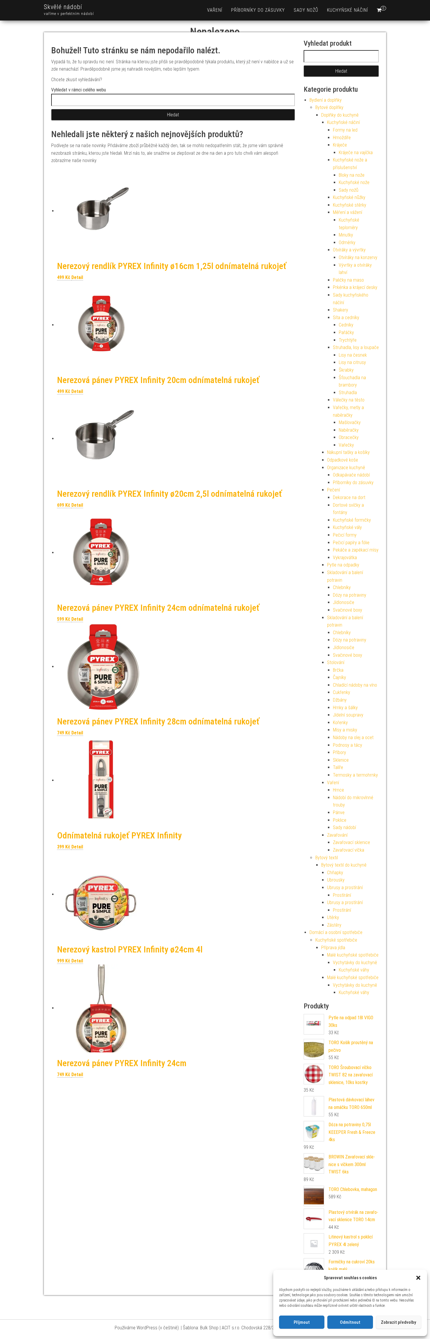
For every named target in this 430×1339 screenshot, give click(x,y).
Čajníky (339, 677)
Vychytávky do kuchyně (355, 962)
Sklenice (341, 760)
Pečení (333, 490)
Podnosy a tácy (347, 745)
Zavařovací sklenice (351, 842)
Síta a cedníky (346, 317)
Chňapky (335, 872)
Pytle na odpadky (343, 565)
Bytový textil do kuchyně (344, 865)
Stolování (335, 662)
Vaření (214, 10)
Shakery (340, 310)
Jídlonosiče (343, 602)
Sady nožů (306, 10)
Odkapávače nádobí (351, 475)
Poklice (339, 820)
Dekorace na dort (349, 497)
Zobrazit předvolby (398, 1322)
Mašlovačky (350, 422)
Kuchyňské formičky (352, 520)
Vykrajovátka (345, 557)
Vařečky (346, 445)
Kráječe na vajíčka (356, 152)
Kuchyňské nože (354, 182)
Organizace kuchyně (346, 467)
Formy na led (345, 130)
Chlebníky (342, 587)
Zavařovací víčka (348, 850)
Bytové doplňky (329, 107)
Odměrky (347, 242)
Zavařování (337, 835)
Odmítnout (350, 1322)
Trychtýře (348, 340)
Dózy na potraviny (349, 595)
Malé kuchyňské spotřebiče (353, 955)
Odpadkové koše (342, 460)
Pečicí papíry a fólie (351, 542)
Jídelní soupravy (348, 715)
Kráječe (340, 145)
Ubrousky (336, 880)
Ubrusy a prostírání (345, 887)
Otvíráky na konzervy (358, 257)
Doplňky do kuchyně (340, 115)
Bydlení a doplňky (325, 100)
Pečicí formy (345, 535)
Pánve (339, 812)
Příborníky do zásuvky (258, 10)
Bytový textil (326, 857)
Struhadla (348, 392)
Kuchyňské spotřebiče (336, 940)
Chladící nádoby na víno (355, 685)
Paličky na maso (348, 280)
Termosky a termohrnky (355, 775)
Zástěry (334, 925)
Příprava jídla (333, 947)
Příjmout (302, 1322)
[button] (418, 1278)
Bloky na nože (351, 175)
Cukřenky (341, 692)
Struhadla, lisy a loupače (356, 347)
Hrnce (338, 790)
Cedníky (346, 325)
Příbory (339, 752)
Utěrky (333, 917)
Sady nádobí (344, 827)
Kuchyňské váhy (354, 970)
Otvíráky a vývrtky (349, 250)
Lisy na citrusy (352, 362)
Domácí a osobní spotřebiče (335, 932)
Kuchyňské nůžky (349, 197)
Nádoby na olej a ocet (353, 737)
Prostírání (342, 895)
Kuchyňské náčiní (347, 10)
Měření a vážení (347, 212)
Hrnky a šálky (345, 707)
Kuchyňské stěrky (349, 205)
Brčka (338, 670)
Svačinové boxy (347, 610)
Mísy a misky (345, 730)
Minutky (346, 235)
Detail (77, 277)
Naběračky (349, 430)
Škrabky (346, 370)
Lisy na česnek (353, 355)
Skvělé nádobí (63, 7)
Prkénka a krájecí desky (355, 287)
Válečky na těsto (348, 400)
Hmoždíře (342, 137)
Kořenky (340, 722)
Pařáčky (346, 332)
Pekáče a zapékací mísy (356, 550)
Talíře (338, 767)
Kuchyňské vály (347, 527)
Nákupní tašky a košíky (348, 452)
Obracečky (349, 437)
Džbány (340, 700)
